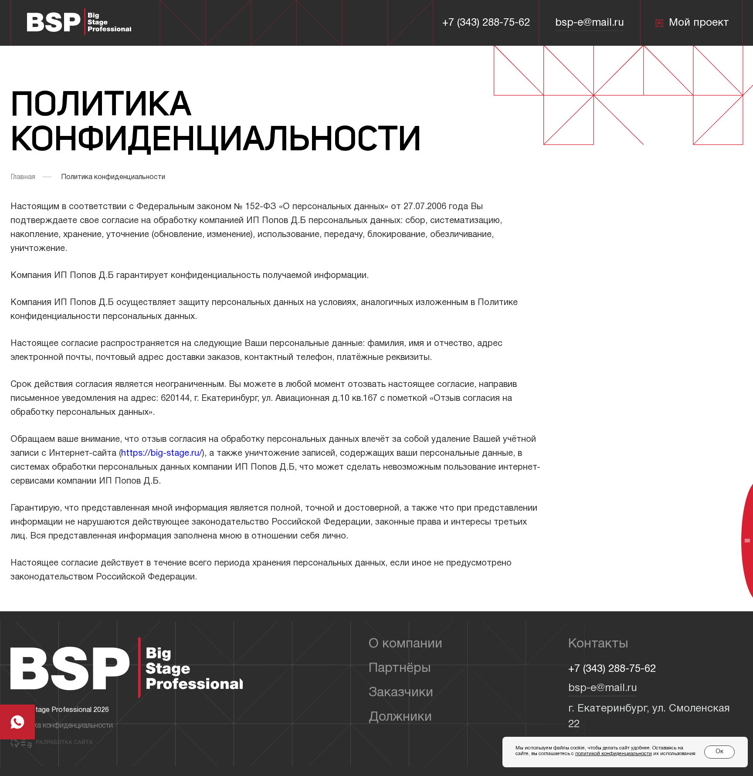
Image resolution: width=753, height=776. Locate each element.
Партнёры (400, 668)
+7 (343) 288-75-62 (486, 23)
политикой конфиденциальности (613, 754)
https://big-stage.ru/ (161, 453)
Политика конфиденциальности (61, 726)
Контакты (598, 644)
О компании (405, 644)
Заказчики (401, 693)
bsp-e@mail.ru (589, 23)
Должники (400, 717)
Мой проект (699, 23)
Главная (22, 177)
